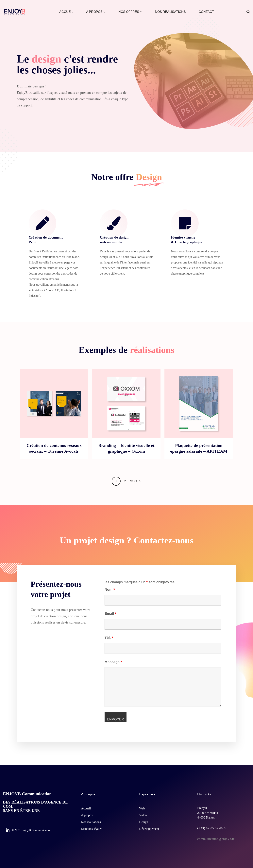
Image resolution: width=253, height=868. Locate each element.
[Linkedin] (7, 830)
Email (110, 614)
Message (113, 662)
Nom (110, 589)
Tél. (109, 638)
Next (133, 481)
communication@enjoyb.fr (215, 839)
